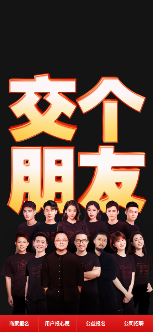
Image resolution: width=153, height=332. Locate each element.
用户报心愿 (57, 323)
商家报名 (19, 323)
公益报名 (96, 323)
